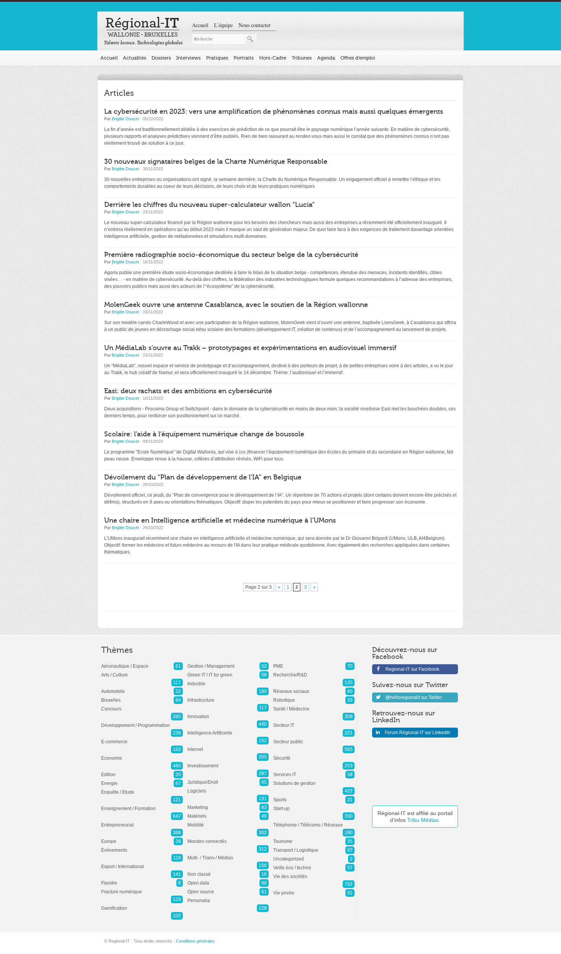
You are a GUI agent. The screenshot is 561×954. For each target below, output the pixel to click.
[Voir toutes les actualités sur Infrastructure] (228, 696)
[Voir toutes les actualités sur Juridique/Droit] (228, 778)
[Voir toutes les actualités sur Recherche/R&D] (314, 671)
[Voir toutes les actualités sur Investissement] (228, 762)
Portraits (244, 58)
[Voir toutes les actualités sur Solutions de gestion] (314, 779)
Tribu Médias (422, 820)
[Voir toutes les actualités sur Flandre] (142, 879)
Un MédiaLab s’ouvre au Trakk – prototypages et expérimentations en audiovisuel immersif (250, 348)
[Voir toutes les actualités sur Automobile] (142, 687)
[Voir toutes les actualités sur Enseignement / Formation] (142, 805)
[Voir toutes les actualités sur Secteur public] (314, 738)
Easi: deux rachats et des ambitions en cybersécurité (188, 391)
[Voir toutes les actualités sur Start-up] (314, 805)
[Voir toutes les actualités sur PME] (314, 662)
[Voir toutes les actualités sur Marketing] (228, 803)
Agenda (326, 58)
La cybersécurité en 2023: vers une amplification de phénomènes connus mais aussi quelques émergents (273, 112)
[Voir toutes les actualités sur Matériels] (228, 812)
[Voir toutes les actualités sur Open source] (228, 888)
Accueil (200, 25)
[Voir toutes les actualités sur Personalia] (228, 897)
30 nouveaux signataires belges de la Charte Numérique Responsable (215, 162)
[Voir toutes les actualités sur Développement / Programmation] (142, 721)
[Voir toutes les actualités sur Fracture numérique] (142, 888)
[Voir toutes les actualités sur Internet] (228, 745)
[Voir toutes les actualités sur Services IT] (314, 771)
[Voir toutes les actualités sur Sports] (314, 796)
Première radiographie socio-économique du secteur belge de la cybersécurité (231, 255)
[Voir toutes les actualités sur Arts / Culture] (142, 671)
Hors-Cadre (272, 58)
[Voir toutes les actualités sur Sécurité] (314, 754)
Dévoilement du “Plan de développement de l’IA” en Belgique (202, 477)
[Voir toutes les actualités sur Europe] (142, 837)
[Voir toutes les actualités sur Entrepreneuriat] (142, 821)
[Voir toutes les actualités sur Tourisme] (314, 837)
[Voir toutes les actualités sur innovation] (228, 713)
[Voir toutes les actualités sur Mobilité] (228, 821)
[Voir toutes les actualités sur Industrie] (228, 680)
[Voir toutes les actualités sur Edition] (142, 771)
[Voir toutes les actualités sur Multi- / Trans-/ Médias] (228, 854)
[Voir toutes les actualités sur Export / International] (142, 863)
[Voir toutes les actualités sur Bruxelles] (142, 696)
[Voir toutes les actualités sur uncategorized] (314, 855)
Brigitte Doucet (125, 118)
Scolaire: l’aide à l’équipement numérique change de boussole (204, 434)
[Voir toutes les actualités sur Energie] (142, 779)
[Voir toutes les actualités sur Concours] (142, 705)
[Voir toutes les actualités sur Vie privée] (314, 889)
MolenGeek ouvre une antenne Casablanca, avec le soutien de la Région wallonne (236, 305)
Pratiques (217, 58)
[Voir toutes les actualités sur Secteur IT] (314, 721)
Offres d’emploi (357, 58)
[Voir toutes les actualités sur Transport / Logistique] (314, 846)
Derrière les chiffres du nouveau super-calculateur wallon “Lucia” (209, 205)
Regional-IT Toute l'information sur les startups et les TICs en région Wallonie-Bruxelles (143, 31)
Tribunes (302, 58)
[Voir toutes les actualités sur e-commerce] (142, 738)
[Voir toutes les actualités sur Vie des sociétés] (314, 873)
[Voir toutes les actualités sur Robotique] (314, 696)
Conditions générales (195, 941)
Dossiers (161, 58)
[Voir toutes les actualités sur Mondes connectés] (228, 837)
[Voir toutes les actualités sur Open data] (228, 879)
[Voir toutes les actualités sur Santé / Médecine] (314, 705)
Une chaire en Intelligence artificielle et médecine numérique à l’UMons (220, 521)
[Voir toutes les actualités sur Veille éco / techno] (314, 864)
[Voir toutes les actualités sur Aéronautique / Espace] (142, 662)
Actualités (134, 58)
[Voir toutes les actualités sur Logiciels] (228, 787)
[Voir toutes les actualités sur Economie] (142, 754)
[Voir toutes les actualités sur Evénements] (142, 846)
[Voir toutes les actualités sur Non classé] (228, 870)
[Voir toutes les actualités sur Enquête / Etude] (142, 788)
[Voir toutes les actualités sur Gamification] (142, 904)
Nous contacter (255, 25)
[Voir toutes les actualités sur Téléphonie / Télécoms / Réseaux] (314, 821)
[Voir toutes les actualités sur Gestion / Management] (228, 662)
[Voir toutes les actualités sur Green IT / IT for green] (228, 671)
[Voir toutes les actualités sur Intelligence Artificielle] (228, 729)
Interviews (188, 58)
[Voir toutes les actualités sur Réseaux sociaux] (314, 687)
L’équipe (223, 25)
